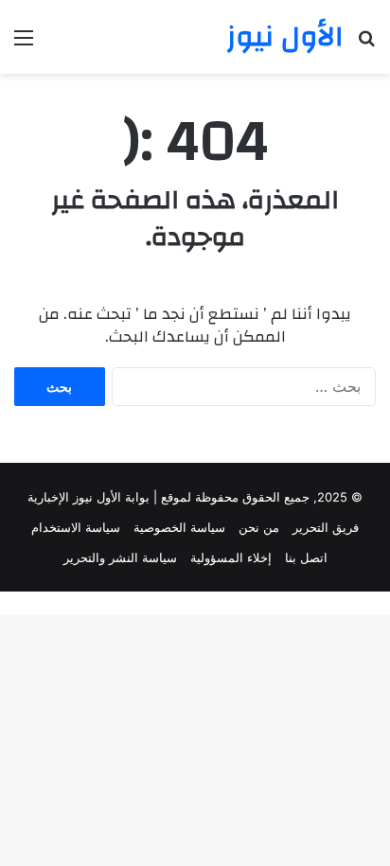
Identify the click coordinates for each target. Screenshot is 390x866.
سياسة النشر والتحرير (120, 557)
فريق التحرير (325, 527)
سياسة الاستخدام (75, 527)
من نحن (259, 527)
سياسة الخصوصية (179, 527)
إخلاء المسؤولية (231, 557)
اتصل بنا (306, 557)
